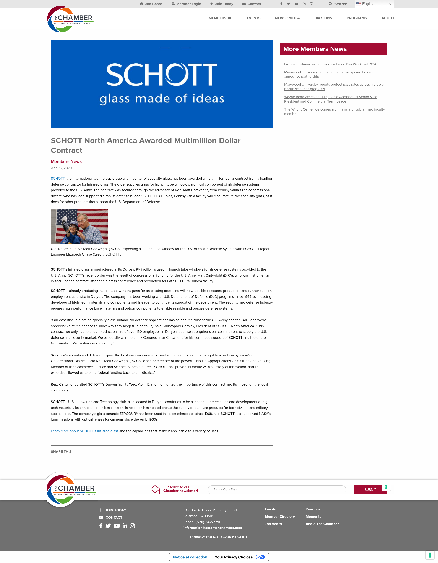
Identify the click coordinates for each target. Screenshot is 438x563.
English (368, 4)
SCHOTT (58, 178)
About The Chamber (322, 524)
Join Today (223, 4)
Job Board (153, 4)
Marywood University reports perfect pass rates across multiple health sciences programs (334, 86)
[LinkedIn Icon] (304, 4)
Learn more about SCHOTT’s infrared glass (84, 431)
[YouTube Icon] (296, 4)
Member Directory (280, 516)
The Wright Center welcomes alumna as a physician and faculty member (334, 111)
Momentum (315, 516)
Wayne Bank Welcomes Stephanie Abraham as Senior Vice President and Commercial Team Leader (330, 99)
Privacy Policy (204, 537)
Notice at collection (190, 557)
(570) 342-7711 (208, 522)
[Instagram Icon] (311, 4)
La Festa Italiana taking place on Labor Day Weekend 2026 (330, 64)
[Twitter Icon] (288, 4)
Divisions (313, 509)
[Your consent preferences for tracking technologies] (430, 555)
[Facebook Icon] (281, 4)
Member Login (188, 4)
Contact (254, 4)
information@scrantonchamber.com (212, 528)
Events (270, 509)
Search (340, 4)
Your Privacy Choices (234, 557)
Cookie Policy (234, 537)
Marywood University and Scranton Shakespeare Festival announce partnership (329, 74)
